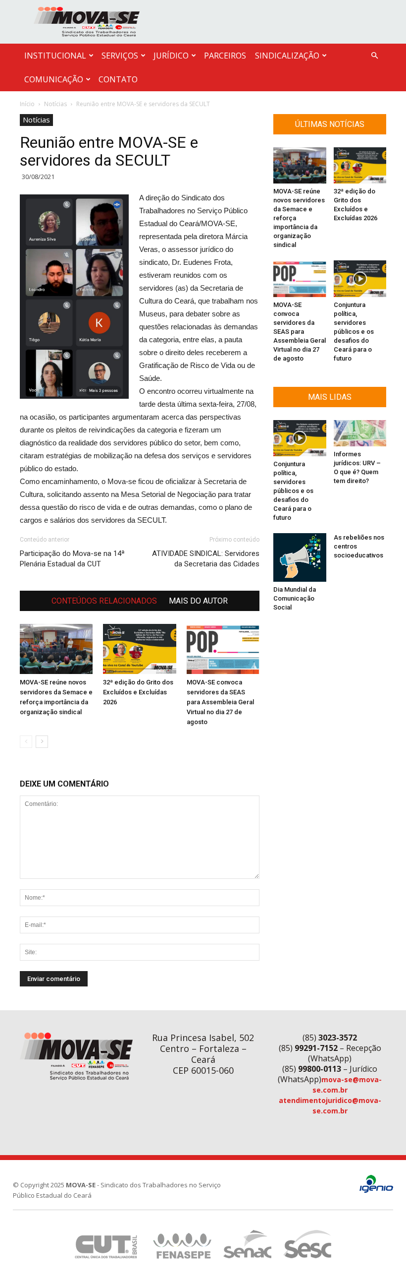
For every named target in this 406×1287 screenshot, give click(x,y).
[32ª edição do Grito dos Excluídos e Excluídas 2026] (139, 649)
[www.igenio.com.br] (376, 1190)
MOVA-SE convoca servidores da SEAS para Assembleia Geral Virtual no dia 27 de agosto (220, 702)
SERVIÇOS (120, 55)
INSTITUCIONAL (55, 55)
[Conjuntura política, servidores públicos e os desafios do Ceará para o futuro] (360, 278)
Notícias (55, 104)
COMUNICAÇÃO (53, 79)
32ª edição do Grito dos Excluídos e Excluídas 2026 (138, 692)
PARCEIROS (225, 55)
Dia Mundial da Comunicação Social (294, 598)
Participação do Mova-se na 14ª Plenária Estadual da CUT (72, 558)
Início (27, 104)
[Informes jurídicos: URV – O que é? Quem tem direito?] (360, 433)
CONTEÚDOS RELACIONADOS (104, 601)
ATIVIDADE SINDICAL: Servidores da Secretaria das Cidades (205, 558)
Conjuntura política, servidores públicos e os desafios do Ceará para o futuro (354, 331)
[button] (374, 56)
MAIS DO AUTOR (198, 601)
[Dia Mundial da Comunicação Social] (299, 557)
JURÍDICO (171, 55)
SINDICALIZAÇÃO (287, 55)
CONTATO (118, 79)
